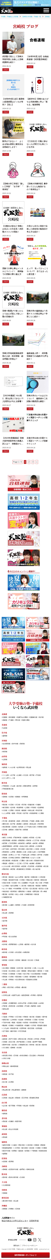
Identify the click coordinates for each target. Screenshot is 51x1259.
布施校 (27, 1025)
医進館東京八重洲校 (24, 869)
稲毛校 (21, 827)
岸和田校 (28, 1020)
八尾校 (35, 1020)
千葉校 (32, 821)
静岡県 (4, 957)
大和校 (22, 880)
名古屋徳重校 (35, 974)
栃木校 (19, 786)
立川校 (38, 837)
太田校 (11, 797)
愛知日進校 (32, 971)
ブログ (6, 70)
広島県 (4, 1094)
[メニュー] (46, 10)
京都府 (4, 1000)
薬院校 (21, 1151)
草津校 (33, 995)
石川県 (4, 917)
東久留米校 (16, 866)
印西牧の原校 (42, 827)
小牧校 (19, 974)
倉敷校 (24, 1090)
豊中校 (44, 1017)
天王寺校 (18, 1017)
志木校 (13, 807)
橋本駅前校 (14, 1066)
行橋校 (44, 1148)
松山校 (5, 1129)
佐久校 (33, 944)
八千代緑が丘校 (30, 827)
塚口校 (38, 1045)
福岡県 (4, 1142)
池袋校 (25, 837)
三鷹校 (22, 860)
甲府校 (5, 936)
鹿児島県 (5, 1197)
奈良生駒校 (24, 1055)
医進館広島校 (34, 1098)
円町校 (5, 1006)
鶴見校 (38, 886)
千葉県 (4, 818)
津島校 (11, 979)
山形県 (4, 756)
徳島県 (4, 1110)
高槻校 (38, 1017)
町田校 (32, 837)
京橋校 (11, 1025)
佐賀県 (4, 1158)
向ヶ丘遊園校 (23, 883)
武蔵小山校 (32, 852)
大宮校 (11, 805)
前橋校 (17, 797)
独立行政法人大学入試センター (15, 1221)
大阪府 (4, 1013)
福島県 (4, 764)
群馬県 (4, 793)
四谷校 (43, 840)
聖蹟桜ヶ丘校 (21, 852)
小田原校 (42, 877)
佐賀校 (5, 1161)
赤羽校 (16, 846)
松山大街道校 (13, 1129)
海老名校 (6, 891)
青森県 (4, 724)
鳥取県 (4, 1071)
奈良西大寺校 (7, 1055)
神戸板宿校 (21, 1042)
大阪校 (5, 1017)
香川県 (4, 1118)
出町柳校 (20, 1006)
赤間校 (14, 1151)
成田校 (25, 824)
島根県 (4, 1079)
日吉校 (14, 883)
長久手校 (26, 974)
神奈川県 (5, 874)
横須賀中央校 (13, 880)
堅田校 (39, 995)
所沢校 (24, 805)
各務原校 (26, 952)
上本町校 (14, 1020)
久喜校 (5, 810)
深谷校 (17, 810)
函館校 (5, 720)
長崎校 (5, 1169)
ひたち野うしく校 (9, 778)
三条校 (24, 905)
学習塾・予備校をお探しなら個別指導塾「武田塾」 (25, 1249)
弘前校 (5, 728)
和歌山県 (5, 1063)
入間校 (11, 810)
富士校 (30, 960)
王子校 (25, 863)
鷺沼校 (5, 894)
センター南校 (7, 888)
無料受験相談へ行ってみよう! (25, 1255)
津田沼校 (25, 821)
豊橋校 (24, 971)
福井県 (4, 925)
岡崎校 (13, 968)
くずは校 (6, 1028)
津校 (4, 987)
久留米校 (29, 1145)
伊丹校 (36, 1039)
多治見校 (18, 952)
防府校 (32, 1106)
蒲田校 (11, 863)
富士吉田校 (13, 936)
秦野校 (44, 886)
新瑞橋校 (33, 977)
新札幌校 (12, 717)
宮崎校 (5, 1193)
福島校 (5, 767)
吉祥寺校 (14, 849)
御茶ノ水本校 (7, 837)
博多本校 (22, 1145)
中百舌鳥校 (22, 1031)
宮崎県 (4, 1190)
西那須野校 (27, 786)
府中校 (39, 855)
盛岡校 (5, 736)
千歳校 (11, 720)
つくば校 (6, 775)
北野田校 (23, 1028)
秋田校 (5, 751)
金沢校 (5, 921)
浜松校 (11, 960)
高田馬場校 (6, 840)
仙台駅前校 (6, 744)
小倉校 (14, 1145)
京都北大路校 (32, 1003)
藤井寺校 (14, 1031)
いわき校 (12, 767)
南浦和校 (20, 807)
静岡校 (5, 960)
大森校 (46, 855)
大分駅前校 (6, 1185)
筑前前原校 (43, 1151)
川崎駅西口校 (7, 897)
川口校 (17, 805)
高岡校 (11, 913)
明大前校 (22, 849)
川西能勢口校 (23, 1045)
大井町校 (39, 846)
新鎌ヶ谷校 (40, 821)
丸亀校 (11, 1121)
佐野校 (35, 786)
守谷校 (38, 775)
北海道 (4, 714)
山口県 (4, 1102)
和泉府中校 (14, 1028)
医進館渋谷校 (39, 860)
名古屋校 (6, 968)
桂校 (39, 1006)
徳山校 (25, 1106)
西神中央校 (6, 1045)
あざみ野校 (19, 877)
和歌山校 (6, 1066)
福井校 (5, 929)
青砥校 (5, 863)
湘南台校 (31, 886)
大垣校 (11, 952)
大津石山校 (6, 995)
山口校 (5, 1106)
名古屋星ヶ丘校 (14, 971)
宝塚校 (5, 1042)
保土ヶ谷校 (19, 894)
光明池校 (39, 1028)
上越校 (11, 905)
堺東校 (25, 1017)
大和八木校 (6, 1058)
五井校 (5, 830)
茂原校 (14, 827)
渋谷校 (43, 849)
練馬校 (28, 843)
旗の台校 (29, 860)
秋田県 (4, 748)
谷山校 (16, 1201)
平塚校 (5, 880)
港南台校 (44, 880)
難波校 (5, 1025)
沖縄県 (4, 1205)
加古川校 (12, 1042)
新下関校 (12, 1106)
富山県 (4, 910)
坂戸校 (25, 813)
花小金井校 (36, 869)
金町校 (35, 843)
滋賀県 (4, 992)
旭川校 (41, 717)
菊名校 (36, 894)
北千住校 (6, 849)
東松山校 (31, 810)
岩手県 (4, 732)
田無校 (5, 855)
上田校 (21, 944)
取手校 (32, 775)
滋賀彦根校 (25, 995)
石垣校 (17, 1209)
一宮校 (46, 971)
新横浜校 (34, 877)
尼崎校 (13, 1047)
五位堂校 (33, 1055)
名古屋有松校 (20, 979)
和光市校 (39, 810)
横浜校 (11, 877)
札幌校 (5, 717)
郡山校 (28, 767)
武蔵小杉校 (6, 883)
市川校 (5, 821)
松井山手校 (22, 1003)
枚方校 (32, 1017)
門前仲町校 (17, 837)
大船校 (28, 891)
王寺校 (16, 1055)
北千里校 (6, 1031)
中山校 (32, 883)
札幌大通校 (25, 720)
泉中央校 (15, 744)
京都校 (5, 1003)
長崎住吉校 (30, 1169)
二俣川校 (23, 886)
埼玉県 (4, 801)
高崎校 (5, 797)
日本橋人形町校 (14, 858)
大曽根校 (12, 974)
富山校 (5, 913)
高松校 (5, 1121)
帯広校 (17, 720)
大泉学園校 (41, 852)
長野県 (4, 941)
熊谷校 (5, 805)
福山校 (11, 1098)
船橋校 (19, 824)
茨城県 (4, 772)
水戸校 (13, 775)
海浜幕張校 (6, 827)
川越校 (38, 805)
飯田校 (27, 944)
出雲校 (11, 1082)
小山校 (13, 786)
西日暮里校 (6, 860)
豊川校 (40, 977)
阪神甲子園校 (37, 1042)
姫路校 (5, 1039)
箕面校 (19, 1022)
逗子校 (25, 888)
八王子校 (36, 840)
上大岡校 (6, 886)
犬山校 (5, 979)
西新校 (43, 1145)
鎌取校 (11, 830)
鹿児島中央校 (7, 1201)
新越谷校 (31, 805)
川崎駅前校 (28, 894)
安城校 (44, 974)
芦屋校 (43, 1039)
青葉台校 (29, 880)
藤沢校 (27, 877)
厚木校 (5, 877)
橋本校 (36, 880)
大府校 (11, 977)
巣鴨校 (41, 843)
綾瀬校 (32, 863)
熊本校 (5, 1177)
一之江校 (18, 863)
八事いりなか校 (38, 968)
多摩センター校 (14, 855)
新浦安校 (12, 821)
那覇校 (5, 1209)
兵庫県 (4, 1036)
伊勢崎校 (25, 797)
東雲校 (13, 869)
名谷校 (19, 1047)
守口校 (41, 1022)
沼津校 (17, 960)
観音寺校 (18, 1121)
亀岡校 (33, 1006)
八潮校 (41, 813)
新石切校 (31, 1028)
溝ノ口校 (39, 883)
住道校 (21, 1020)
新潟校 (5, 905)
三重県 (4, 984)
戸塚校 (46, 883)
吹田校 (25, 1022)
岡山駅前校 (16, 1090)
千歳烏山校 (25, 855)
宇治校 (27, 1006)
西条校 (17, 1098)
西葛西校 (22, 840)
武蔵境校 (39, 866)
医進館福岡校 (7, 1148)
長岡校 (17, 905)
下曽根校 (34, 1151)
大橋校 (38, 1148)
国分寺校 (29, 849)
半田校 (5, 974)
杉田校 (11, 894)
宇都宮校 (6, 786)
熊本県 (4, 1174)
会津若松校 (21, 767)
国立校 (46, 866)
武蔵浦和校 (33, 813)
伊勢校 (17, 987)
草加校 (33, 807)
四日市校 (10, 987)
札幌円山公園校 (22, 717)
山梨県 (4, 933)
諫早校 (22, 1169)
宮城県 (4, 740)
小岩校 (36, 849)
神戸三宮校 (13, 1039)
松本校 (5, 944)
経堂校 (24, 866)
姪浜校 (32, 1148)
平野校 (11, 1017)
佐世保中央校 (13, 1169)
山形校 (5, 759)
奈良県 (4, 1052)
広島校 (5, 1098)
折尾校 (27, 1151)
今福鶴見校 (19, 1025)
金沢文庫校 (14, 886)
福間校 (5, 1154)
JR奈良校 (40, 1055)
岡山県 (4, 1086)
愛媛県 (4, 1126)
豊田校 (39, 971)
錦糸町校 (22, 843)
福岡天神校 (6, 1145)
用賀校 (5, 858)
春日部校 (6, 807)
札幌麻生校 (33, 717)
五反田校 (31, 866)
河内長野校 (33, 1022)
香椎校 (36, 1145)
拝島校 (33, 855)
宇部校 (19, 1106)
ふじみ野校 (6, 813)
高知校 (5, 1137)
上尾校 (27, 807)
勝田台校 (6, 824)
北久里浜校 (33, 888)
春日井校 (28, 968)
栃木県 (4, 783)
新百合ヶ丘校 (43, 888)
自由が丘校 (24, 846)
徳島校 (5, 1113)
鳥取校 (5, 1074)
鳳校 (13, 1022)
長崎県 (4, 1166)
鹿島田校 (22, 891)
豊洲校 (38, 863)
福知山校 (6, 1009)
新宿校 (14, 840)
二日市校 (17, 1148)
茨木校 (41, 1020)
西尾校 (5, 977)
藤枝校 (24, 960)
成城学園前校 (7, 846)
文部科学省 (34, 1221)
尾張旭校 (18, 977)
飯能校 (24, 810)
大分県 (4, 1182)
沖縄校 (11, 1209)
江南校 (25, 977)
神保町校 (6, 852)
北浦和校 (41, 807)
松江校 (5, 1082)
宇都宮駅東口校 (8, 789)
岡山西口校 (6, 1090)
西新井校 (6, 869)
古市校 (33, 1025)
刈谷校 (5, 971)
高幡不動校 (25, 858)
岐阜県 (4, 949)
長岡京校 (12, 1006)
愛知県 (4, 965)
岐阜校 (5, 952)
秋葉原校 (15, 860)
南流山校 (33, 824)
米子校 (11, 1074)
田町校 (28, 840)
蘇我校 (25, 830)
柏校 (18, 821)
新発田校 (31, 905)
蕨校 (13, 813)
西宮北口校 (22, 1039)
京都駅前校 (13, 1003)
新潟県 (4, 902)
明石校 (30, 1039)
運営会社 (16, 1245)
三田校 (28, 1042)
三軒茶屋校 (13, 843)
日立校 (25, 775)
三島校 (37, 960)
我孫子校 (18, 830)
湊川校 (14, 1045)
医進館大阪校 (42, 1025)
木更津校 (41, 824)
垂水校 (44, 1045)
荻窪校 (5, 843)
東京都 (4, 834)
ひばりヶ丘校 (35, 858)
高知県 (4, 1134)
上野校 (13, 852)
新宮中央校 (6, 1151)
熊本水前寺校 (13, 1177)
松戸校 (13, 824)
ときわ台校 (6, 866)
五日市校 (25, 1098)
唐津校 (11, 1161)
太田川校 (20, 968)
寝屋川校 (6, 1020)
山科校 (41, 1003)
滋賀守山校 (16, 995)
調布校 (32, 846)
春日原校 (25, 1148)
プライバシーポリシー (29, 1245)
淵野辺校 (36, 891)
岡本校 (32, 1045)
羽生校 (19, 813)
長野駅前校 (13, 944)
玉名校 (22, 1177)
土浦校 (19, 775)
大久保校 (6, 1047)
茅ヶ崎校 (44, 891)
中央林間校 (17, 888)
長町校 (22, 744)
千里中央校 (6, 1022)
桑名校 (24, 987)
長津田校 (14, 891)
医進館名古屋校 (31, 979)
